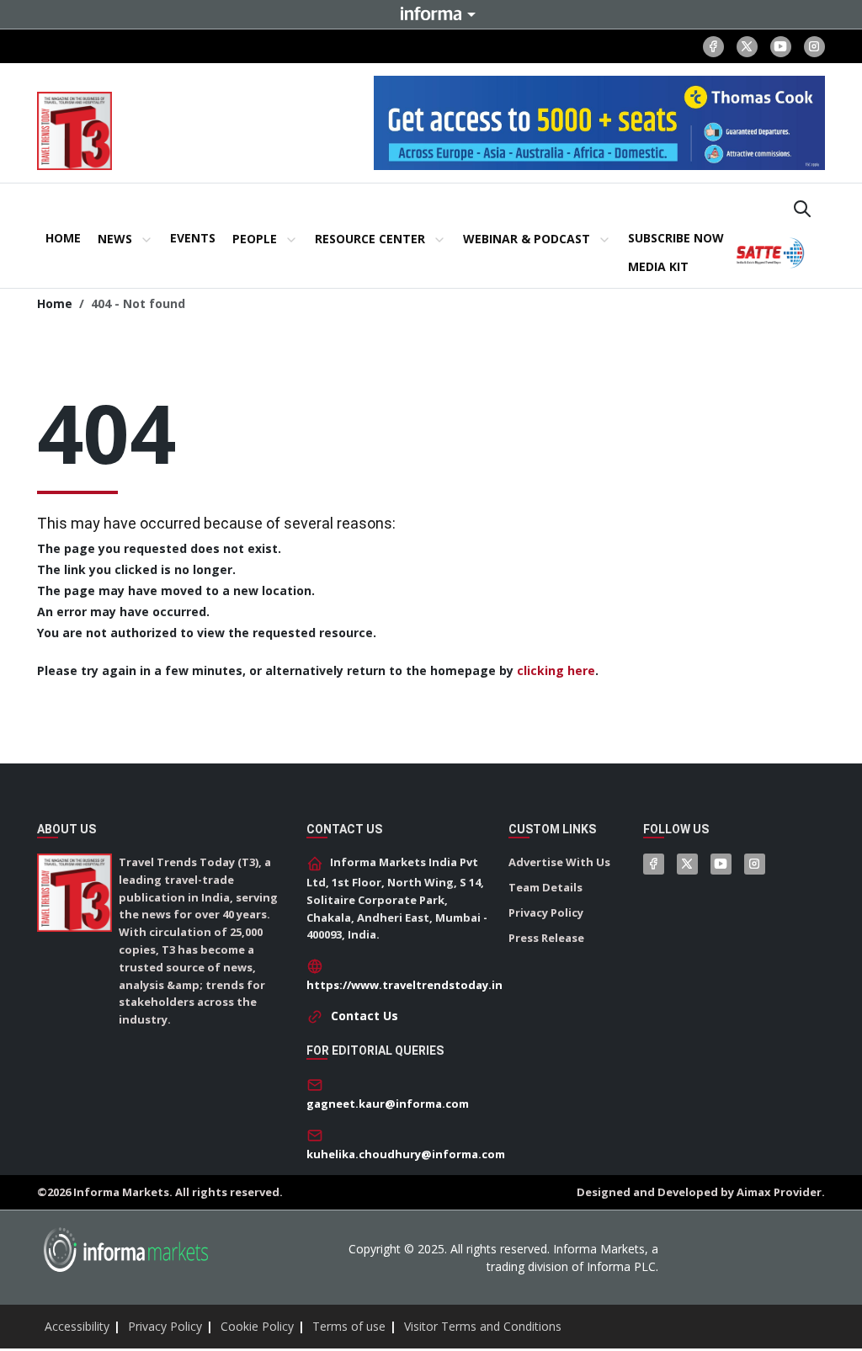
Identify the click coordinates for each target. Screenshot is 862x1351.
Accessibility (77, 1326)
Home (54, 303)
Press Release (546, 937)
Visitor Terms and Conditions (482, 1326)
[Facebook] (713, 46)
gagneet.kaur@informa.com (387, 1103)
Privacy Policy (545, 912)
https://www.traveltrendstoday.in (404, 984)
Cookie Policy (257, 1326)
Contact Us (364, 1016)
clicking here (556, 670)
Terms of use (349, 1326)
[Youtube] (780, 46)
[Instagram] (814, 46)
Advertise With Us (559, 862)
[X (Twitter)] (747, 46)
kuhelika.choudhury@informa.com (405, 1154)
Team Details (545, 887)
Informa (431, 13)
